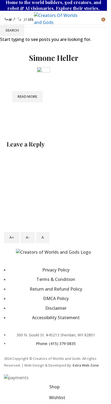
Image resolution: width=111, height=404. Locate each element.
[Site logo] (59, 18)
